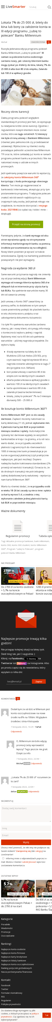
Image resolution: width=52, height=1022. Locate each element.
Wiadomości (6, 928)
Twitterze (6, 663)
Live (15, 6)
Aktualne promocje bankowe (19, 541)
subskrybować (29, 861)
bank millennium (41, 541)
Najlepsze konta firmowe (13, 953)
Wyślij (26, 842)
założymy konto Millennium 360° (21, 177)
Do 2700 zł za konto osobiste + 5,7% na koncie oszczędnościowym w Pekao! (17, 590)
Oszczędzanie (7, 935)
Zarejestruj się (23, 851)
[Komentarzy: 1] (31, 581)
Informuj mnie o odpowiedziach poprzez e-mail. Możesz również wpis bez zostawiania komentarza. (24, 862)
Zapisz (38, 681)
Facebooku (18, 658)
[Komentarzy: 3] (49, 42)
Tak (46, 1015)
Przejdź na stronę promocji (26, 224)
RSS (3, 996)
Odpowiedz (16, 731)
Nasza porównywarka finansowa (16, 971)
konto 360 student (21, 545)
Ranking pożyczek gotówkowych (16, 968)
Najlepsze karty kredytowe (14, 956)
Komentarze (8, 698)
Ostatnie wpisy (9, 875)
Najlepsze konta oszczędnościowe (17, 964)
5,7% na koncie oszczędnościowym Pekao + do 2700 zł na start (16, 903)
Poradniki (5, 924)
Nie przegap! (8, 563)
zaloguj (38, 851)
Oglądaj (21, 663)
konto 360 (6, 545)
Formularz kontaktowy (11, 992)
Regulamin (6, 1000)
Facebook (5, 985)
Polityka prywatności (11, 1004)
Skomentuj (7, 800)
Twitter (4, 989)
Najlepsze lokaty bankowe (13, 960)
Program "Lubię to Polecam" (20, 549)
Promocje (5, 931)
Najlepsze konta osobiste (13, 949)
